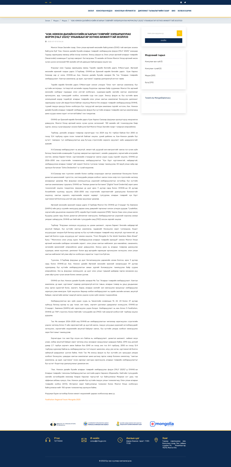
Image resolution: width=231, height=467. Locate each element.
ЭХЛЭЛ (91, 11)
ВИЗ (173, 11)
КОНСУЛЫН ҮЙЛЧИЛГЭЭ (125, 11)
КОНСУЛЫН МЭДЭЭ (104, 11)
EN (50, 2)
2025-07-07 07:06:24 (55, 41)
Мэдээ (56, 21)
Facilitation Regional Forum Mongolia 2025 (62, 400)
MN (46, 2)
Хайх (164, 41)
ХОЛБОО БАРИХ (184, 11)
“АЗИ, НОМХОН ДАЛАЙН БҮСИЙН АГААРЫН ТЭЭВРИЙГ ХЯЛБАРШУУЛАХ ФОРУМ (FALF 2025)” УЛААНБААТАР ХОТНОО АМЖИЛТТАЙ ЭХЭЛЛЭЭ (126, 21)
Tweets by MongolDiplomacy (158, 98)
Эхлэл (47, 21)
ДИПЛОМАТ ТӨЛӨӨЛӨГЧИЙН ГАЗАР (153, 11)
